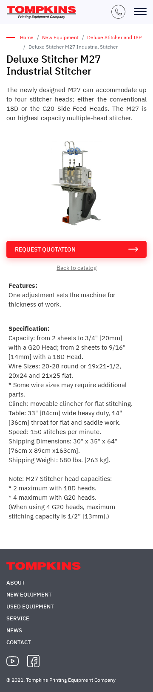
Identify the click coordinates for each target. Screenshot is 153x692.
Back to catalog (76, 267)
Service (17, 618)
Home (27, 37)
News (14, 630)
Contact (18, 642)
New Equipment (60, 37)
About (15, 582)
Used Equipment (30, 606)
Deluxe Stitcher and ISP (114, 37)
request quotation (45, 249)
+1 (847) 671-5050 (118, 12)
